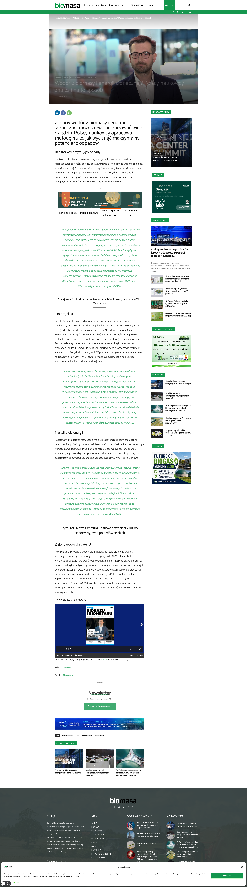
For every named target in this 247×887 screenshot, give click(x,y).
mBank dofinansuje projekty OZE (147, 844)
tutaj (104, 660)
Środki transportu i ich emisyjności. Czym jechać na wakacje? (97, 773)
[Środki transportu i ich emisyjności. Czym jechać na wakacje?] (100, 758)
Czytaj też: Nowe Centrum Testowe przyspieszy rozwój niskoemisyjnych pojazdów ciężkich (100, 530)
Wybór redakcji (160, 220)
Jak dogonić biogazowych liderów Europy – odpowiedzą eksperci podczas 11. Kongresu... (169, 252)
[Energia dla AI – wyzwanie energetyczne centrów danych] (69, 758)
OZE (71, 77)
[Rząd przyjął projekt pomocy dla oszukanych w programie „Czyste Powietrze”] (131, 825)
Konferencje (155, 5)
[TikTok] (186, 12)
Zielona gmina (138, 5)
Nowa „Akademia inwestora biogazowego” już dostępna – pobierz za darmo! (178, 279)
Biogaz (87, 5)
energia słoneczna (67, 735)
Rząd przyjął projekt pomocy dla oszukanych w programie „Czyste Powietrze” (147, 825)
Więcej (168, 5)
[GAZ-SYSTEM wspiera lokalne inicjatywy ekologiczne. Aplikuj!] (157, 316)
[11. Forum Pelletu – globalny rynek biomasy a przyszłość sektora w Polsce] (157, 304)
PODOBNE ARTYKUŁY (65, 743)
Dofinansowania (139, 817)
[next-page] (60, 780)
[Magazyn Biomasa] (123, 800)
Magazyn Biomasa (62, 18)
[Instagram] (177, 12)
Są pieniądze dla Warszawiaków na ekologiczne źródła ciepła (148, 835)
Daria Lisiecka (63, 96)
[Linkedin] (182, 12)
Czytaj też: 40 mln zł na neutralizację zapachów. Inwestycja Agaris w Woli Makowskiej (100, 301)
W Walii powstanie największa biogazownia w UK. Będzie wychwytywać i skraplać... (178, 408)
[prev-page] (56, 780)
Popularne (157, 374)
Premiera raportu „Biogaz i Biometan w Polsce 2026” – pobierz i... (177, 291)
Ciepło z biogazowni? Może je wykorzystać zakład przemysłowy (178, 420)
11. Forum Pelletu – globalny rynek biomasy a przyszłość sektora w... (177, 303)
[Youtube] (190, 12)
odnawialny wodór (87, 735)
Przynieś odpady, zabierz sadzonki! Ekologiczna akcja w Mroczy (178, 433)
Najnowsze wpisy (160, 112)
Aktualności (78, 18)
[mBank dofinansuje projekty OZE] (131, 845)
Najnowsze (174, 817)
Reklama (158, 175)
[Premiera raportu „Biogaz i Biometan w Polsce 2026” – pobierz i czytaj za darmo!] (157, 292)
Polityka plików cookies (13, 882)
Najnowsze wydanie (163, 329)
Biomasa (112, 5)
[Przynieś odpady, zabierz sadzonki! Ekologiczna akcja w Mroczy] (157, 433)
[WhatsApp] (69, 112)
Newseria (68, 668)
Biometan (99, 5)
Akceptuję (227, 875)
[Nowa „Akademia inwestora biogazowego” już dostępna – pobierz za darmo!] (157, 279)
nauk (77, 735)
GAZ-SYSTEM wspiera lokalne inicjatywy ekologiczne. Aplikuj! (178, 315)
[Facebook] (173, 12)
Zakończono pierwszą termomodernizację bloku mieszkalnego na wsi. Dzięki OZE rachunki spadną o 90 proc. (147, 856)
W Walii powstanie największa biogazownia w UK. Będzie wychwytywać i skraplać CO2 (128, 773)
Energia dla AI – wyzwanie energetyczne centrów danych (68, 772)
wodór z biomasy (100, 735)
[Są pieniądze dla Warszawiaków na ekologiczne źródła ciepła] (131, 835)
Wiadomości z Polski (80, 77)
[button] (242, 867)
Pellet (124, 5)
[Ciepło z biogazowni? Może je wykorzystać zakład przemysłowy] (157, 421)
